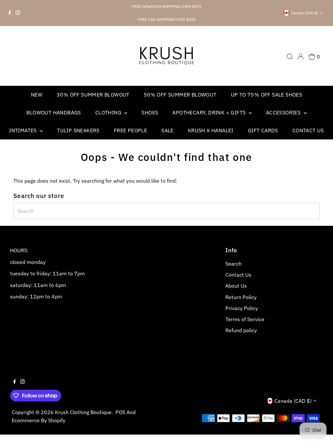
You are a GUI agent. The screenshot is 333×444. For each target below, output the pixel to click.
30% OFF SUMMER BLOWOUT (93, 94)
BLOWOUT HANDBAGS (53, 112)
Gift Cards (263, 130)
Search (233, 263)
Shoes (149, 112)
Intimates (23, 130)
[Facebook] (10, 13)
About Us (236, 285)
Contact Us (308, 130)
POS (120, 412)
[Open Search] (290, 56)
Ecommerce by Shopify (38, 420)
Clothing (109, 112)
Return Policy (241, 297)
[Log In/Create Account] (300, 56)
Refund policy (241, 330)
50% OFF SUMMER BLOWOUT (180, 94)
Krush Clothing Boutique (83, 412)
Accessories (284, 112)
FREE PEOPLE (130, 130)
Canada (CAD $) (304, 12)
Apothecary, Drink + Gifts (209, 112)
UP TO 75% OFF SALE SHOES (266, 94)
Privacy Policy (241, 308)
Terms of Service (244, 319)
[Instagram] (18, 13)
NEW (36, 94)
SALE (167, 130)
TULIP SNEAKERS (78, 130)
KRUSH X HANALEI (210, 130)
